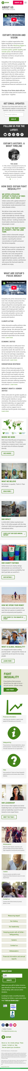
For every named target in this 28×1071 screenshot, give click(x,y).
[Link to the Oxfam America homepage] (5, 3)
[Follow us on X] (7, 1025)
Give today (10, 690)
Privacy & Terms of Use (5, 1066)
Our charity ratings (10, 563)
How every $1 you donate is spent (13, 618)
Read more (7, 491)
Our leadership (8, 803)
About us (4, 1043)
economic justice (7, 50)
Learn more (9, 337)
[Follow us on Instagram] (13, 134)
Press (21, 1043)
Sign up (13, 119)
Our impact (6, 519)
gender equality (18, 50)
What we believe (9, 481)
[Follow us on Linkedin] (9, 134)
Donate (17, 3)
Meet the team (8, 817)
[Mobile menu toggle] (25, 2)
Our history (14, 921)
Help (16, 1045)
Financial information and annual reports (14, 958)
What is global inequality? (13, 647)
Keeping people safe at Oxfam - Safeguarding (14, 933)
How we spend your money (13, 605)
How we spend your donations (11, 1047)
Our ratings (7, 577)
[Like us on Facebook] (22, 134)
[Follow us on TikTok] (17, 134)
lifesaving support (18, 45)
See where (7, 453)
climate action (6, 52)
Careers (14, 940)
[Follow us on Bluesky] (5, 134)
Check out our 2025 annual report (13, 534)
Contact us (14, 945)
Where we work (8, 437)
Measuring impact (14, 916)
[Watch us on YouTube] (14, 1025)
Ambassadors (14, 951)
